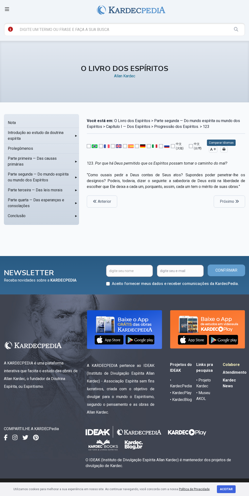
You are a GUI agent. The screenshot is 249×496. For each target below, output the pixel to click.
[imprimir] (224, 149)
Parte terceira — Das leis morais (35, 190)
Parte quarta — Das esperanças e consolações (36, 203)
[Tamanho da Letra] (213, 149)
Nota (12, 122)
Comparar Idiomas (221, 142)
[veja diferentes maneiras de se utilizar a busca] (10, 29)
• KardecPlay (181, 392)
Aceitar (226, 489)
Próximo (227, 201)
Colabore (231, 364)
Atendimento (235, 372)
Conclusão (17, 215)
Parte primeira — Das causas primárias (32, 161)
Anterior (104, 201)
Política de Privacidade (194, 489)
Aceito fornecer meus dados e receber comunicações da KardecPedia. (175, 283)
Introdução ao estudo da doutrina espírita (35, 135)
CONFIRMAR (226, 270)
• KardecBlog (181, 399)
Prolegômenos (20, 148)
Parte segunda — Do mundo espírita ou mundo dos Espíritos (38, 177)
